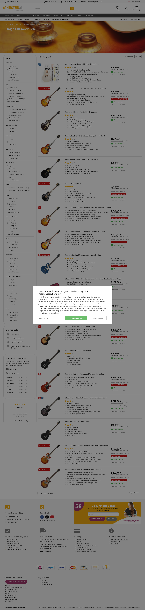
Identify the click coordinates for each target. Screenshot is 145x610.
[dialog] (72, 305)
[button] (43, 318)
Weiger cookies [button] (97, 318)
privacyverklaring (54, 313)
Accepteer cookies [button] (76, 318)
